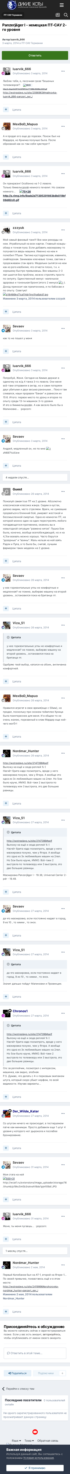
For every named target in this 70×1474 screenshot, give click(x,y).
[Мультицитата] (6, 109)
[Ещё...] (63, 71)
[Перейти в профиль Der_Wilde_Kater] (6, 1113)
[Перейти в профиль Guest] (6, 491)
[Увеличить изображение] (61, 282)
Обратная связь (47, 1440)
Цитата (16, 109)
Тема (28, 1440)
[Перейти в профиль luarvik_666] (6, 71)
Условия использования (38, 1457)
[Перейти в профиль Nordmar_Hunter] (6, 753)
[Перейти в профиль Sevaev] (6, 328)
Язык (15, 1440)
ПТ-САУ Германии (32, 43)
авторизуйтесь (51, 1334)
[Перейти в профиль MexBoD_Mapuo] (6, 126)
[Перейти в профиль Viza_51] (6, 625)
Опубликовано (30, 73)
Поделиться (19, 1373)
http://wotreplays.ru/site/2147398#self (25, 762)
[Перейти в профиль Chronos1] (6, 1013)
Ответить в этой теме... (26, 1353)
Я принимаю (36, 1468)
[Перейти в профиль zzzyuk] (6, 230)
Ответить (35, 55)
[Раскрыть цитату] (8, 637)
